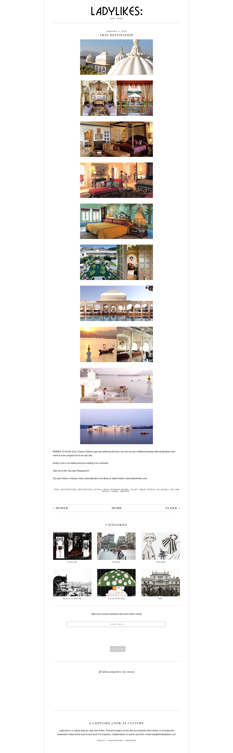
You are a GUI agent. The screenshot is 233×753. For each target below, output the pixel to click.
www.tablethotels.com (136, 478)
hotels (98, 490)
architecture (68, 490)
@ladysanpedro (111, 671)
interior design (119, 490)
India (106, 490)
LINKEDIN (130, 741)
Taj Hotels (163, 490)
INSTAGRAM (115, 741)
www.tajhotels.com (94, 478)
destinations (85, 490)
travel (115, 491)
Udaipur (124, 491)
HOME (117, 508)
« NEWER (60, 508)
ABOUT (101, 741)
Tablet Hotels (147, 490)
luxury (134, 490)
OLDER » (172, 508)
